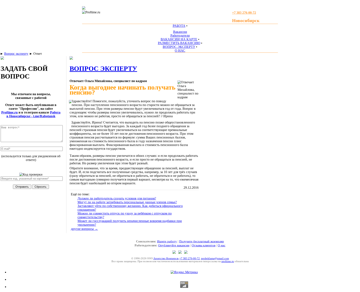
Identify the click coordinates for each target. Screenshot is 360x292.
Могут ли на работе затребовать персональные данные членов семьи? (127, 202)
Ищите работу (167, 241)
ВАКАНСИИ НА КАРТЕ (179, 39)
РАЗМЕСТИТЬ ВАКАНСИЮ (179, 43)
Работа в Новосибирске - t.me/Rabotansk (33, 114)
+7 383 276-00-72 (189, 258)
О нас (221, 245)
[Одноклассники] (180, 252)
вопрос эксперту (103, 68)
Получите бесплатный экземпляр (201, 241)
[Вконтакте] (186, 252)
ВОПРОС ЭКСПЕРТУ (179, 47)
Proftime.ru (9, 112)
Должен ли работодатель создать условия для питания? (117, 198)
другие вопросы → (84, 229)
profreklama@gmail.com (215, 258)
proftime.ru (227, 261)
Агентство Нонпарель (166, 258)
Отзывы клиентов (203, 245)
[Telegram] (174, 252)
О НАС (180, 50)
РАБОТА (179, 25)
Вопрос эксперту (16, 53)
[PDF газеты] (83, 8)
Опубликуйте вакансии (173, 245)
